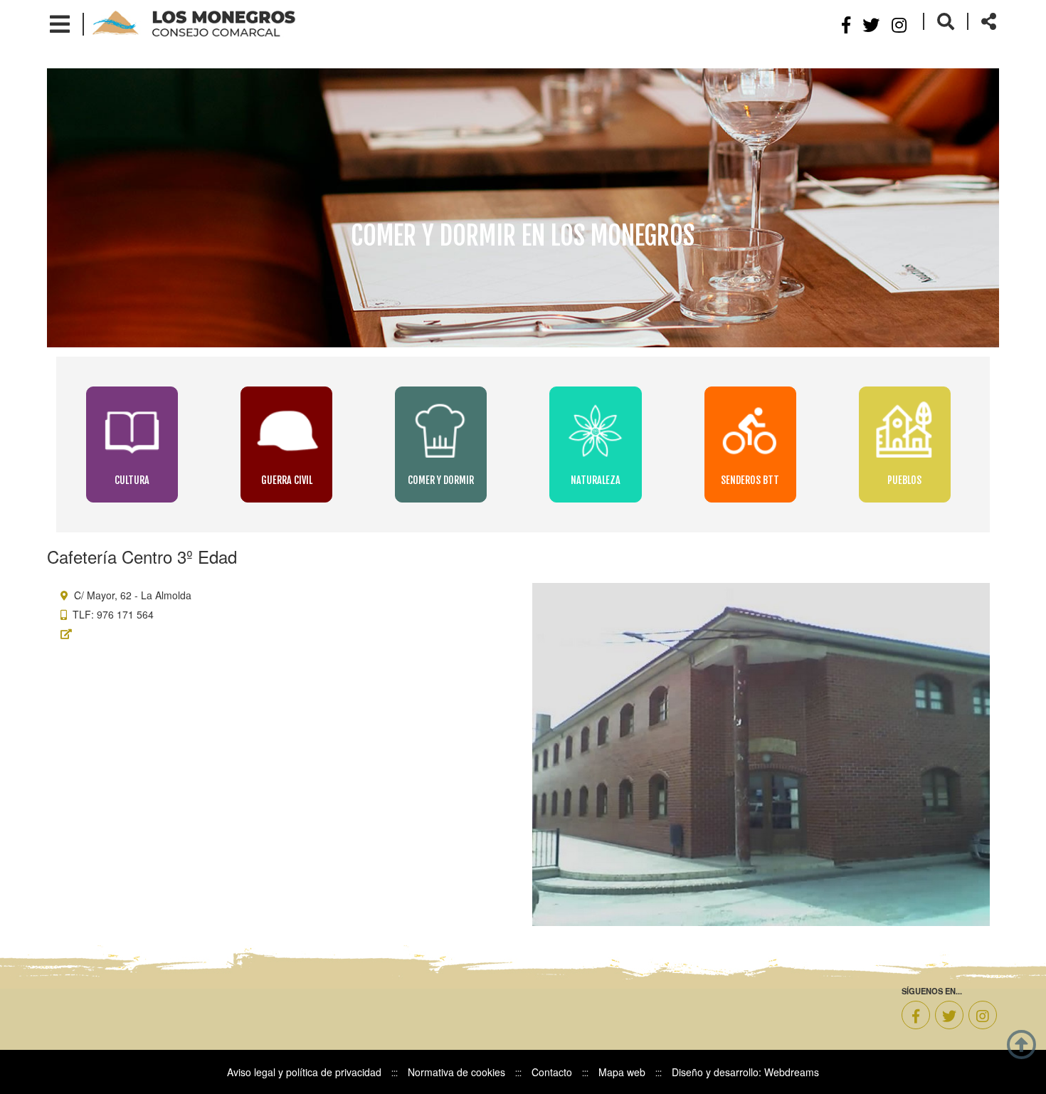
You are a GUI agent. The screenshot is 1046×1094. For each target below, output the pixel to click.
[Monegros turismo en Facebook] (846, 23)
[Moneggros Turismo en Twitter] (871, 23)
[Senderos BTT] (752, 431)
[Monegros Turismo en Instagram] (899, 23)
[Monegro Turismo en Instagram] (982, 1015)
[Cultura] (133, 431)
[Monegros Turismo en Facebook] (916, 1015)
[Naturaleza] (596, 431)
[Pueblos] (905, 431)
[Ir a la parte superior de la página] (1021, 1042)
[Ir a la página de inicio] (194, 23)
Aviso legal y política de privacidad (304, 1072)
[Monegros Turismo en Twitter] (949, 1015)
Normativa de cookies (456, 1072)
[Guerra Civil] (288, 431)
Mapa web (621, 1072)
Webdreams (791, 1072)
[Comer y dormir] (442, 431)
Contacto (552, 1072)
